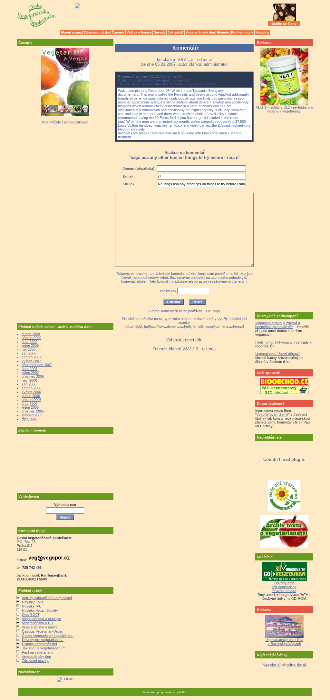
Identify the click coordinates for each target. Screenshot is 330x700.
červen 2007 (31, 357)
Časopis (118, 32)
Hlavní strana (71, 32)
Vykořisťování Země (272, 414)
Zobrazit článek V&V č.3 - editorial (184, 348)
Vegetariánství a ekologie (41, 619)
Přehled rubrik (242, 32)
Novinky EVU (32, 602)
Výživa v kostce (139, 32)
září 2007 (29, 353)
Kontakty (262, 32)
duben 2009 (31, 334)
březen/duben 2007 (37, 365)
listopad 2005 (32, 415)
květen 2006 (31, 392)
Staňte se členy (284, 23)
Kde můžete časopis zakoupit (65, 122)
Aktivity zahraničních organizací (47, 598)
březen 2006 (31, 400)
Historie (223, 32)
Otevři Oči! (30, 615)
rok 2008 (28, 349)
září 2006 (29, 384)
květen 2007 (31, 361)
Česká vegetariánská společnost (47, 635)
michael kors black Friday (138, 133)
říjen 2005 (29, 419)
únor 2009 (29, 342)
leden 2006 (30, 407)
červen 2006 (31, 388)
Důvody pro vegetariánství (42, 640)
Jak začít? (176, 32)
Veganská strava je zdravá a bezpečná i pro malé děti (277, 325)
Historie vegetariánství (39, 644)
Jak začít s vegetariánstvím (43, 648)
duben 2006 (31, 396)
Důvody (160, 32)
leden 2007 (30, 372)
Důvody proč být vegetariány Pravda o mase (284, 587)
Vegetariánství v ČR (37, 623)
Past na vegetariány (37, 652)
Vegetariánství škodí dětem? (277, 354)
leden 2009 (30, 345)
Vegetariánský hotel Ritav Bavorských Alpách (284, 642)
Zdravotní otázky (97, 32)
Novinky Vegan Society (40, 610)
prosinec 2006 (33, 376)
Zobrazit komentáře (184, 339)
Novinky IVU (32, 606)
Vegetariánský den (200, 32)
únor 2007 (29, 369)
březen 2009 (31, 338)
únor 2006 (29, 403)
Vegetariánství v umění (40, 627)
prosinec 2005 (33, 411)
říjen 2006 (29, 380)
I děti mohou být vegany (274, 342)
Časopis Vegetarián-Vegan (42, 631)
